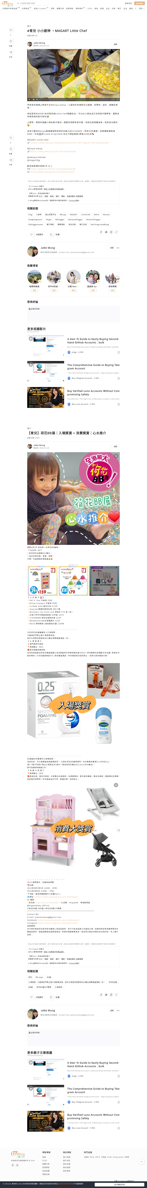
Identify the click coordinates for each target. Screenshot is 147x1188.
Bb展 (49, 977)
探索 (52, 8)
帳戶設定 (66, 1160)
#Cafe (109, 1157)
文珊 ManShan (73, 286)
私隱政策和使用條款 (66, 1184)
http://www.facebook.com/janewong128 (53, 168)
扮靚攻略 (70, 196)
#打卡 (97, 1157)
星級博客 (69, 8)
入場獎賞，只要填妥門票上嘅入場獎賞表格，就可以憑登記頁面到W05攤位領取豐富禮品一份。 (66, 982)
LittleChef (85, 214)
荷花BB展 (113, 982)
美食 (96, 8)
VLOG (89, 8)
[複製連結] (10, 183)
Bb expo (39, 977)
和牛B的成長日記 (54, 286)
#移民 (126, 1157)
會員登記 (128, 3)
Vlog (30, 214)
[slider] (73, 99)
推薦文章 (60, 8)
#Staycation (118, 1157)
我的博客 (66, 1170)
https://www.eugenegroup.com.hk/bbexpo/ (57, 896)
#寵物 (86, 1157)
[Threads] (10, 177)
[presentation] (27, 278)
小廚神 (39, 214)
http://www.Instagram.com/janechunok (52, 171)
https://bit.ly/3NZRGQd (47, 902)
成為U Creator (40, 8)
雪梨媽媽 (112, 286)
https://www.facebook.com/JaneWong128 (58, 920)
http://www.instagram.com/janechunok (58, 923)
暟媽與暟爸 (34, 286)
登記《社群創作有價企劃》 (54, 189)
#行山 (92, 1157)
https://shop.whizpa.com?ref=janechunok (53, 151)
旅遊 (102, 8)
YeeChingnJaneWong (100, 224)
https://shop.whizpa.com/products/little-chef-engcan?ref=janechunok (69, 142)
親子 (119, 8)
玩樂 (113, 8)
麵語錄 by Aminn (93, 286)
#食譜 (103, 1157)
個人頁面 (66, 1157)
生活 (125, 8)
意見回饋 (46, 1170)
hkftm (96, 214)
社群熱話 (25, 8)
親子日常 (83, 224)
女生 (108, 8)
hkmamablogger (75, 219)
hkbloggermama (35, 224)
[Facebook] (10, 165)
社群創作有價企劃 (10, 8)
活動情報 (79, 196)
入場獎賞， (59, 987)
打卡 (40, 196)
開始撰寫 (139, 3)
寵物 (131, 8)
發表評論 (34, 308)
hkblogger (59, 219)
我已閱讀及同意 (119, 1184)
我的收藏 (66, 1164)
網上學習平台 (50, 214)
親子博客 (50, 224)
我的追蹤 (66, 1167)
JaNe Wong (39, 42)
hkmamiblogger (93, 219)
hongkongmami (35, 219)
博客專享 (79, 8)
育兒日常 (72, 224)
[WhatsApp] (10, 171)
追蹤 (115, 44)
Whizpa (63, 214)
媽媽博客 (61, 224)
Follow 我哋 (74, 200)
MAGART (73, 214)
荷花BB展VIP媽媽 (43, 987)
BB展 (30, 987)
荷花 (30, 977)
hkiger (49, 219)
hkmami (106, 214)
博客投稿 (46, 1174)
